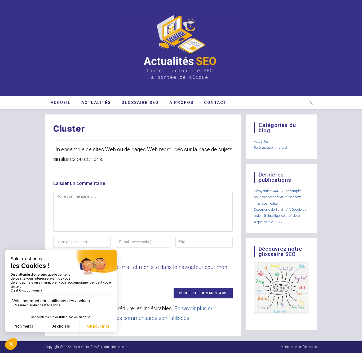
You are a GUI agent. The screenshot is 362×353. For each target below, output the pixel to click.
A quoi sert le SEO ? (268, 222)
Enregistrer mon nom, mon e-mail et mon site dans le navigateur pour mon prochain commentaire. (140, 272)
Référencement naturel (270, 147)
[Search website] (311, 104)
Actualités (261, 141)
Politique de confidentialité (299, 347)
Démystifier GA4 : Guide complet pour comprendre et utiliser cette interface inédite (278, 197)
